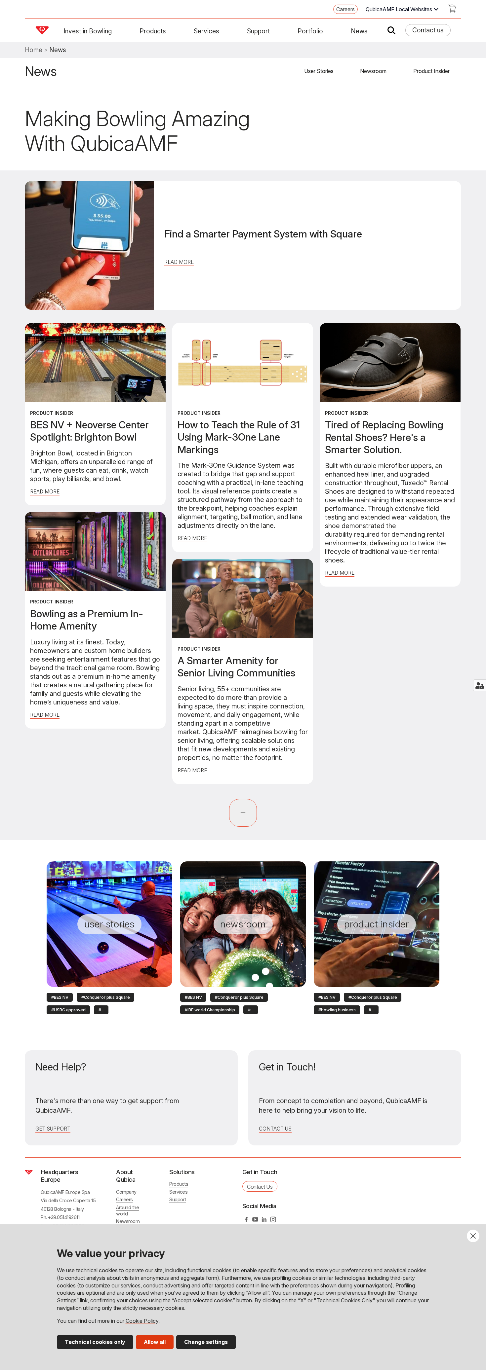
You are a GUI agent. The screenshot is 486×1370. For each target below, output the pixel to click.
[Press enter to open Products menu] (170, 31)
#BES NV (59, 997)
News (359, 31)
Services (206, 31)
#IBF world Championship (210, 1009)
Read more (179, 262)
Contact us (428, 30)
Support (258, 31)
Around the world (127, 1210)
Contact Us (275, 1129)
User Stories (319, 71)
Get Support (52, 1129)
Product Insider (431, 71)
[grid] (243, 557)
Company (126, 1192)
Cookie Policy (142, 1320)
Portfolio (310, 31)
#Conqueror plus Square (105, 997)
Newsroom (373, 71)
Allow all (155, 1342)
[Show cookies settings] (479, 685)
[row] (60, 996)
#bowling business (337, 1009)
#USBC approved (68, 1009)
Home (33, 50)
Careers (345, 9)
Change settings (206, 1342)
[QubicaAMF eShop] (452, 10)
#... (101, 1009)
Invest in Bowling (87, 31)
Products (153, 31)
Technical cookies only (95, 1342)
